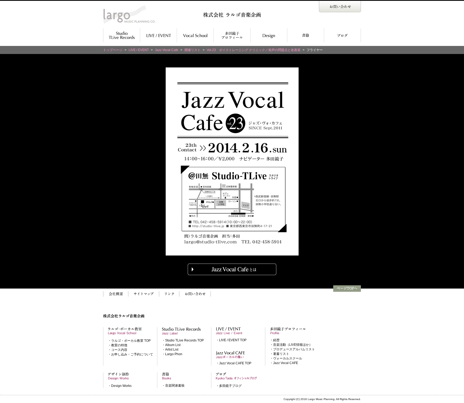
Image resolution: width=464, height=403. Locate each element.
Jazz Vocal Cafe (166, 50)
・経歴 (275, 340)
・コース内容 (117, 349)
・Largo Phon (172, 354)
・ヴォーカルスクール (286, 358)
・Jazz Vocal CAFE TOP (233, 363)
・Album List (171, 345)
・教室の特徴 (117, 345)
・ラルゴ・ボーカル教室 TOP (129, 340)
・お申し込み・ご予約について (130, 354)
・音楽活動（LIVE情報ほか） (291, 344)
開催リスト (192, 50)
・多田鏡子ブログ (229, 385)
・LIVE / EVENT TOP (231, 340)
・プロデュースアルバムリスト (292, 349)
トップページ (112, 50)
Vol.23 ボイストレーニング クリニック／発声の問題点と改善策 (253, 50)
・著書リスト (279, 353)
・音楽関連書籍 (173, 385)
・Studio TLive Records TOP (183, 340)
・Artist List (170, 349)
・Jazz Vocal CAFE (284, 363)
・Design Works (120, 385)
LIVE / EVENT (139, 50)
